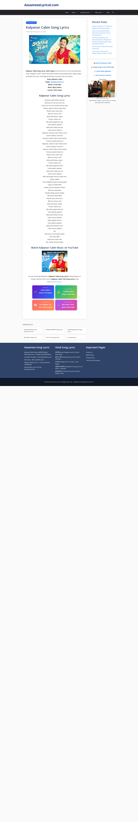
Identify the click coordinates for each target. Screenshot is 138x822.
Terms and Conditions (93, 360)
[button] (113, 12)
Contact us (89, 352)
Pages (73, 12)
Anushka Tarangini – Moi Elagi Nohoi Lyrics (38, 357)
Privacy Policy (90, 358)
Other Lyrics (98, 12)
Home (67, 12)
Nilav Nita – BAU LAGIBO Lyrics (34, 360)
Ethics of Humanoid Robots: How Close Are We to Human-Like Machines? (101, 33)
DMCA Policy (90, 355)
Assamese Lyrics (85, 12)
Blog (108, 12)
